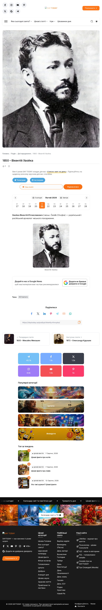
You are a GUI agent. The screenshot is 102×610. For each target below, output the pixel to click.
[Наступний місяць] (86, 198)
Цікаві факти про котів (40, 457)
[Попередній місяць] (15, 198)
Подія (13, 154)
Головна (5, 154)
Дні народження (24, 154)
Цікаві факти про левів (40, 471)
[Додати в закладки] (9, 166)
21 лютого (24, 297)
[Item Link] (51, 392)
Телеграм (21, 180)
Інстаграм (38, 180)
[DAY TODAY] (51, 8)
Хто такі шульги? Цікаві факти (43, 484)
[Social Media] (5, 5)
